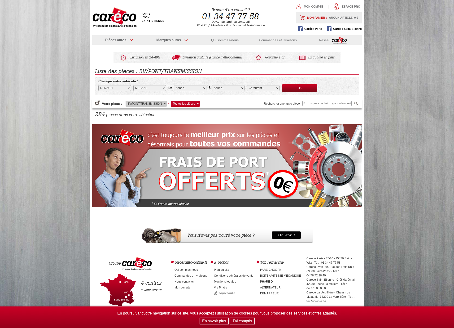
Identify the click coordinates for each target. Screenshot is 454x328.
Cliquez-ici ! (286, 235)
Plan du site (221, 269)
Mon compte (313, 6)
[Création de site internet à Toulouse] (224, 294)
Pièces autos (115, 40)
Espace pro (351, 6)
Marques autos (168, 40)
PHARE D (266, 281)
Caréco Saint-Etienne (347, 29)
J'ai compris (242, 321)
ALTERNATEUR (270, 287)
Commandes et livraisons (278, 40)
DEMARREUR (269, 293)
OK (300, 88)
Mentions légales (225, 281)
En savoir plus (214, 321)
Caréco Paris (313, 29)
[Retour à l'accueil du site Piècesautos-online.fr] (114, 17)
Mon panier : (332, 17)
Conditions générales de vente (233, 275)
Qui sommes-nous (225, 40)
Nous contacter (184, 281)
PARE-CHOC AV (270, 269)
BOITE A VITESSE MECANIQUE (280, 275)
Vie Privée (220, 287)
